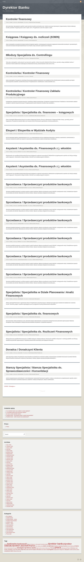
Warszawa (26, 549)
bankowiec (12, 544)
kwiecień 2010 (9, 497)
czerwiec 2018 (9, 472)
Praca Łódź (8, 534)
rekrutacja (72, 548)
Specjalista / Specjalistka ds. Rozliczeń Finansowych (39, 331)
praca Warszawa (10, 529)
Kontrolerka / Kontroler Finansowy (27, 73)
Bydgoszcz (33, 544)
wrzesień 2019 (9, 456)
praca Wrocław (9, 531)
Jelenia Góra (40, 546)
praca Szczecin (9, 528)
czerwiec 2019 (9, 458)
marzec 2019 (9, 461)
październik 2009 (10, 505)
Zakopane (66, 549)
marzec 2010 (9, 499)
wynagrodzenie (56, 549)
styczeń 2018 (9, 478)
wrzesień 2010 (9, 493)
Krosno (5, 548)
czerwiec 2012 (9, 481)
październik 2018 (10, 468)
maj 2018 (8, 474)
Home (4, 1)
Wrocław (39, 549)
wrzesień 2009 (9, 506)
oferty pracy (47, 548)
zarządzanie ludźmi (8, 551)
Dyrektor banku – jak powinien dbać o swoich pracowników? (19, 415)
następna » (12, 386)
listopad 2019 (9, 453)
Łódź (20, 551)
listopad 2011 (9, 486)
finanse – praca (9, 523)
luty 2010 (8, 500)
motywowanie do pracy (12, 548)
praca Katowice (9, 525)
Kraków (77, 546)
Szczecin (17, 549)
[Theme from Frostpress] (80, 559)
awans (5, 544)
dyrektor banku (9, 517)
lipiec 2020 (8, 444)
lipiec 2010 (8, 494)
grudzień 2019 (9, 452)
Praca (7, 426)
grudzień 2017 (9, 480)
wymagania (50, 549)
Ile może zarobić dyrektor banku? (13, 414)
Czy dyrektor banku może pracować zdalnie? (16, 412)
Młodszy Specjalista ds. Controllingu (29, 55)
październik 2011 (10, 487)
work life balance (33, 549)
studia (14, 549)
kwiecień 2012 (9, 483)
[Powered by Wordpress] (78, 559)
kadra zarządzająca (48, 546)
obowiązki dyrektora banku (26, 548)
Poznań (52, 548)
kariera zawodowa (59, 546)
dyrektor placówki (20, 545)
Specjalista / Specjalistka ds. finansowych (32, 313)
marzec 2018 (9, 477)
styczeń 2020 (9, 450)
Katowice (65, 546)
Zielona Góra (16, 551)
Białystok (29, 544)
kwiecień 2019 (9, 459)
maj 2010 (8, 496)
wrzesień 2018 (9, 469)
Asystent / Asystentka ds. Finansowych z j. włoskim (38, 148)
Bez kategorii (9, 516)
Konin (69, 546)
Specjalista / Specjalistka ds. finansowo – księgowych (40, 112)
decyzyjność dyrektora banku (42, 544)
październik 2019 (10, 455)
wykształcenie (44, 549)
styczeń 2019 (9, 464)
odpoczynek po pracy (40, 548)
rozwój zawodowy (8, 549)
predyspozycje (64, 548)
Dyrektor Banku (16, 7)
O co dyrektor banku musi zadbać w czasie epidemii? (18, 411)
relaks (76, 548)
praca (58, 547)
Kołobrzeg (72, 546)
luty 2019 (8, 462)
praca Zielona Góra (10, 532)
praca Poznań (9, 526)
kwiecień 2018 (9, 475)
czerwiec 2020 (9, 446)
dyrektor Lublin (9, 522)
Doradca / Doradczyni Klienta (24, 349)
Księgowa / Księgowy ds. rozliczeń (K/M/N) (33, 37)
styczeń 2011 (9, 491)
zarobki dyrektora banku (74, 549)
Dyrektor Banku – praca (11, 519)
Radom (68, 548)
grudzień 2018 (9, 465)
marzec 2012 (9, 484)
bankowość (22, 544)
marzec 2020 (9, 447)
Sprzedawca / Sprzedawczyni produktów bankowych (39, 184)
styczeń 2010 (9, 502)
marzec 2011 (9, 490)
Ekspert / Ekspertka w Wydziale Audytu (30, 130)
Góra (36, 546)
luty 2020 (8, 449)
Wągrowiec (62, 549)
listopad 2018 (9, 467)
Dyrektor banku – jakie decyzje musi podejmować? (17, 416)
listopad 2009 (9, 503)
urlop (22, 549)
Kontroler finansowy (19, 19)
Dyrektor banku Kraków (11, 520)
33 (9, 386)
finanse (32, 546)
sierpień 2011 (9, 489)
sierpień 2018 (9, 471)
